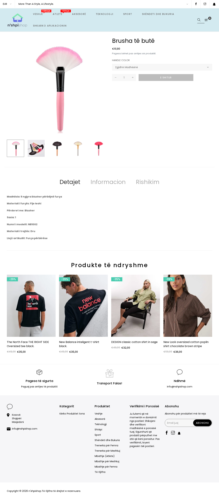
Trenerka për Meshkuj (107, 450)
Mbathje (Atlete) (105, 456)
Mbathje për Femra (106, 466)
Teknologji (101, 424)
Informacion (108, 182)
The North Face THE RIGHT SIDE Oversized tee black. (28, 344)
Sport (98, 435)
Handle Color (121, 60)
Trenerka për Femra (106, 445)
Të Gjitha (100, 472)
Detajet (70, 182)
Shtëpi (98, 429)
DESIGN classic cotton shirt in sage (134, 342)
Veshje (98, 413)
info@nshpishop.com (24, 428)
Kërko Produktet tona (72, 413)
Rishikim (147, 182)
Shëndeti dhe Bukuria (107, 440)
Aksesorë (100, 419)
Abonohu (202, 423)
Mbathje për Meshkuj (107, 461)
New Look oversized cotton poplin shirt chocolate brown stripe (186, 344)
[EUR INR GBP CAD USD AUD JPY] (7, 4)
